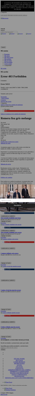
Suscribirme (17, 205)
